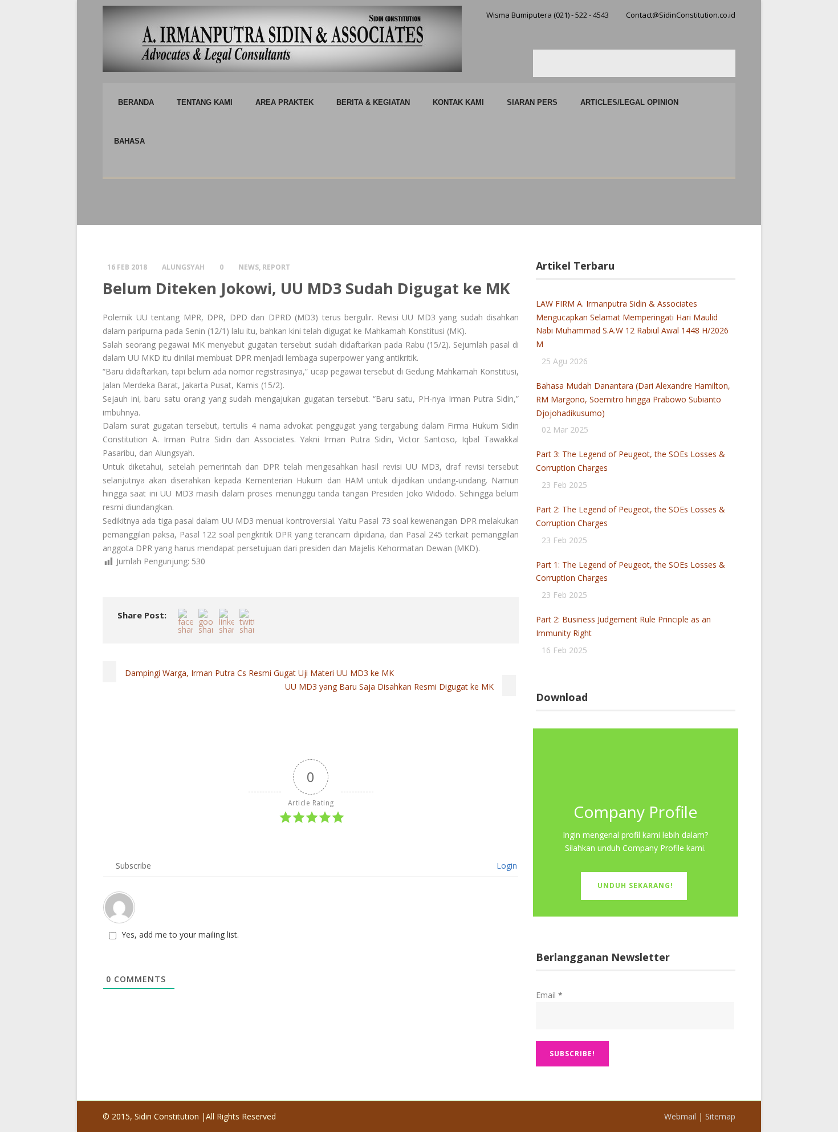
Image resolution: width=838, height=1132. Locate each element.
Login (505, 865)
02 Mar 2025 (565, 429)
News (248, 267)
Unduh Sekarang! (635, 885)
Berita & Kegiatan (373, 102)
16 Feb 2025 (564, 650)
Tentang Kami (205, 102)
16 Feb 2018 (127, 267)
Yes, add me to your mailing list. (180, 934)
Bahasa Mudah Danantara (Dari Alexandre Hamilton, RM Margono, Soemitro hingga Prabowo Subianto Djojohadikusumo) (633, 399)
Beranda (136, 102)
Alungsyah (183, 267)
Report (276, 267)
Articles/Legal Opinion (629, 102)
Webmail (680, 1116)
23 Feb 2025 (564, 484)
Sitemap (720, 1116)
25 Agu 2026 (565, 361)
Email (549, 995)
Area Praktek (284, 102)
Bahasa (129, 141)
